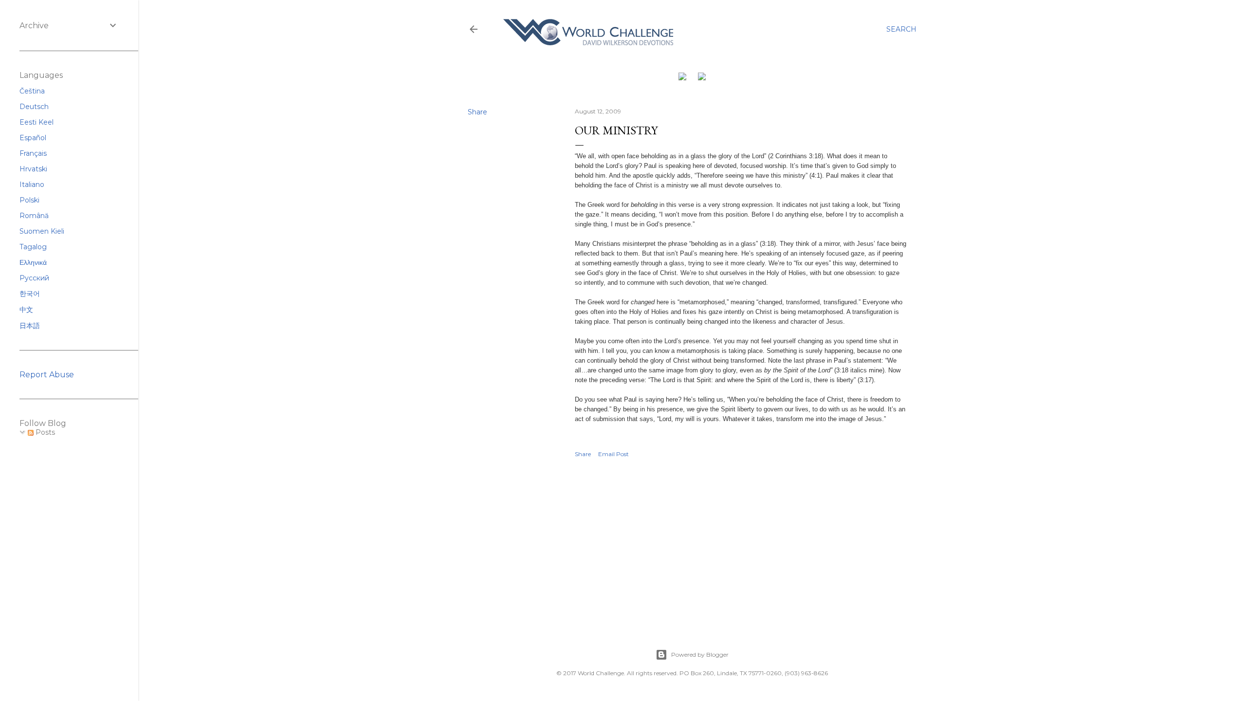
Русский (34, 278)
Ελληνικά (33, 262)
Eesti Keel (36, 122)
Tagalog (33, 246)
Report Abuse (46, 374)
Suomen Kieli (41, 231)
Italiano (31, 184)
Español (32, 137)
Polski (29, 200)
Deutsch (34, 106)
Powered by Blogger (700, 654)
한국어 (29, 293)
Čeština (32, 91)
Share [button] (477, 112)
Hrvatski (33, 169)
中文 (26, 309)
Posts (44, 432)
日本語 (29, 325)
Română (34, 215)
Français (33, 153)
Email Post (613, 454)
